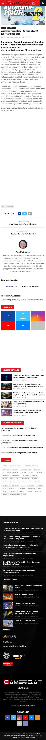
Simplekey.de (7, 642)
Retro (4, 488)
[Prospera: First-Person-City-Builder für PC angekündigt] (6, 404)
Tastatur (38, 491)
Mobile (37, 482)
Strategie (13, 491)
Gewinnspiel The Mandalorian (24, 435)
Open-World (15, 485)
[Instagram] (19, 717)
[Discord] (25, 723)
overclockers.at (30, 738)
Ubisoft (5, 494)
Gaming (4, 27)
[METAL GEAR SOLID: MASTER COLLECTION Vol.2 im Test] (8, 614)
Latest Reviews (10, 579)
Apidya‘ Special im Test (24, 594)
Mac (10, 482)
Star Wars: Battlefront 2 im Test (23, 224)
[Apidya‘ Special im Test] (8, 596)
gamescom (6, 475)
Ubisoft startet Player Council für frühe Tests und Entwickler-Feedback (28, 376)
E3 (3, 472)
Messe (23, 482)
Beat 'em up (37, 469)
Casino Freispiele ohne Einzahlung (14, 646)
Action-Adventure (15, 466)
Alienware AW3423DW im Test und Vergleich (27, 447)
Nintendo (5, 485)
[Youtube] (25, 717)
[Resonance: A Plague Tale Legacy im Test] (8, 588)
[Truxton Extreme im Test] (8, 605)
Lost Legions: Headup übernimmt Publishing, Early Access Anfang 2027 (28, 385)
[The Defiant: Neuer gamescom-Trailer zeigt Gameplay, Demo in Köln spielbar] (6, 395)
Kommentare (12, 287)
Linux (4, 482)
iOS (17, 478)
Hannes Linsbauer (21, 380)
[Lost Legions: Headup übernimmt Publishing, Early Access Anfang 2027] (6, 386)
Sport (39, 488)
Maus (16, 482)
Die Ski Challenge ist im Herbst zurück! (23, 453)
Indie (11, 478)
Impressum (7, 736)
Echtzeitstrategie (12, 472)
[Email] (31, 717)
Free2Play (39, 472)
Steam (4, 491)
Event (31, 472)
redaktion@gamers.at (27, 706)
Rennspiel (40, 485)
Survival (21, 491)
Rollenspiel (12, 488)
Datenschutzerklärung (18, 736)
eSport (24, 472)
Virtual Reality (15, 494)
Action (5, 466)
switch (30, 491)
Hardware (26, 475)
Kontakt (37, 734)
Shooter (22, 488)
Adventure (6, 469)
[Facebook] (7, 717)
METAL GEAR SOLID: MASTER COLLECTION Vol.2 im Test (26, 613)
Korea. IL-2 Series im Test (25, 621)
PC (3, 206)
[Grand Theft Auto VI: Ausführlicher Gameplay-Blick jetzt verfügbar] (6, 412)
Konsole (34, 478)
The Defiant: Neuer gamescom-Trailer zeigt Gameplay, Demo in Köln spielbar (29, 394)
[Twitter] (13, 717)
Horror (5, 478)
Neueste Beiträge (11, 370)
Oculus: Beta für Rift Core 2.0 (23, 234)
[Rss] (37, 717)
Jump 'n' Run (25, 478)
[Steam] (19, 723)
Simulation (9, 206)
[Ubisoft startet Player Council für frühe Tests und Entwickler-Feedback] (6, 377)
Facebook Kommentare (30, 287)
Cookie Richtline (30, 736)
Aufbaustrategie (26, 469)
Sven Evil (20, 597)
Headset (35, 475)
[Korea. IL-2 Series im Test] (8, 623)
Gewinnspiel (16, 475)
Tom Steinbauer (8, 37)
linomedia (16, 738)
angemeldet (12, 300)
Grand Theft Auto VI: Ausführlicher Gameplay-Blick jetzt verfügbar (27, 411)
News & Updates (11, 27)
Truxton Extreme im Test (25, 603)
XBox (24, 494)
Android (15, 469)
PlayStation (30, 485)
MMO (30, 482)
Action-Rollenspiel (30, 466)
